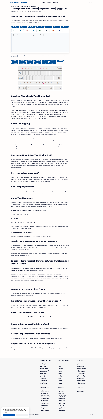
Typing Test (40, 26)
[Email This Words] (27, 30)
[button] (90, 2)
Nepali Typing (43, 373)
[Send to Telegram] (21, 30)
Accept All (9, 415)
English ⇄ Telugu (81, 380)
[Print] (46, 30)
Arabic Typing (43, 383)
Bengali (38, 60)
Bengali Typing (43, 363)
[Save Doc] (59, 30)
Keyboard (23, 26)
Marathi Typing (43, 371)
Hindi (14, 60)
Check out (14, 284)
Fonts (64, 26)
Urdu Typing (43, 381)
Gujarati (45, 60)
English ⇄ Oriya (80, 375)
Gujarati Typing (44, 364)
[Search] (92, 2)
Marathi (22, 60)
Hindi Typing (43, 366)
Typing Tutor (31, 26)
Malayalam (22, 63)
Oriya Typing (43, 375)
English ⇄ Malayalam (82, 370)
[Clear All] (66, 30)
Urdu (45, 63)
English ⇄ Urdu (80, 381)
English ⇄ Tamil (80, 378)
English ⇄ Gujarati (81, 364)
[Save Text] (53, 30)
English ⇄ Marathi (81, 371)
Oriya (30, 63)
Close (22, 415)
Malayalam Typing (44, 370)
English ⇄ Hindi (80, 366)
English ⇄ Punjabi (81, 376)
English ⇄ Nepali (81, 373)
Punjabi (30, 60)
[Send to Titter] (34, 30)
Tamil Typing (43, 378)
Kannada (60, 60)
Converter (56, 26)
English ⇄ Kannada (81, 368)
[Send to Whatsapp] (14, 30)
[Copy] (40, 30)
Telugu (15, 63)
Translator (48, 26)
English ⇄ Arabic (81, 383)
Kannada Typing (44, 368)
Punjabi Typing (43, 376)
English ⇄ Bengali (81, 363)
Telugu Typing (43, 380)
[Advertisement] (81, 28)
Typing (15, 26)
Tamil (52, 60)
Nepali (37, 63)
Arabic (52, 63)
